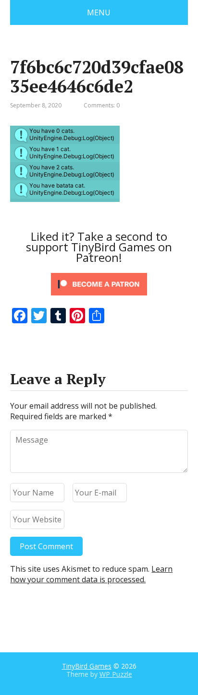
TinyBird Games (86, 666)
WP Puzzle (115, 674)
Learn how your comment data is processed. (91, 574)
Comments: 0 (102, 105)
